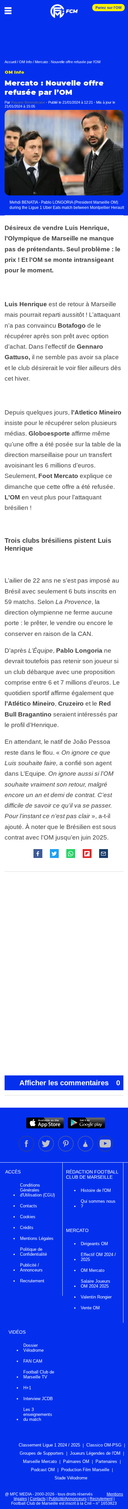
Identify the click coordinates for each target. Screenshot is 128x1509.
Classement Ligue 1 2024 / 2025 (49, 1445)
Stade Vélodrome (70, 1477)
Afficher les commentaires (69, 1083)
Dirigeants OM (94, 1243)
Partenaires (106, 1461)
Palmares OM (76, 1461)
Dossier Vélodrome (33, 1348)
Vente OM (90, 1307)
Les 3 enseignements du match (37, 1414)
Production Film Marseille (85, 1469)
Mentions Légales (36, 1238)
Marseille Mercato (40, 1461)
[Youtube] (105, 1150)
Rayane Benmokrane (28, 102)
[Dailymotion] (86, 1150)
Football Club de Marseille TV (38, 1374)
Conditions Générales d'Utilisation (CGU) (37, 1190)
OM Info (25, 62)
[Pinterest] (66, 1150)
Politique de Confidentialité (33, 1252)
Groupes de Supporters (42, 1453)
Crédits (26, 1227)
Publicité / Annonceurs (31, 1267)
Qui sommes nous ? (98, 1204)
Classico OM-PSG (103, 1445)
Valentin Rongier (96, 1297)
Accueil (10, 62)
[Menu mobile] (10, 10)
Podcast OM (43, 1469)
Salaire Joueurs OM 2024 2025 (95, 1284)
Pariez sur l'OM (108, 8)
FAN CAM (32, 1361)
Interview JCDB (38, 1398)
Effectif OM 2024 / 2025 (98, 1257)
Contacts (28, 1205)
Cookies (27, 1216)
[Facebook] (27, 1150)
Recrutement (32, 1280)
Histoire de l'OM (96, 1190)
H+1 (27, 1387)
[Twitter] (46, 1150)
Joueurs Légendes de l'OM (95, 1453)
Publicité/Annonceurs (68, 1498)
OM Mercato (92, 1270)
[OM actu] (64, 8)
